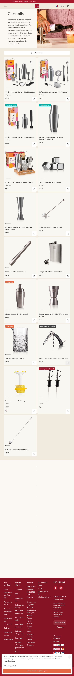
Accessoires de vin (8, 603)
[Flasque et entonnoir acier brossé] (53, 253)
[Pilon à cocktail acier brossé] (20, 253)
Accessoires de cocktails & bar (8, 611)
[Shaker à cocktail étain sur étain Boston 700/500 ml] (53, 118)
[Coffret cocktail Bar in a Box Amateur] (53, 73)
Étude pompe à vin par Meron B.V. (8, 594)
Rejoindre (60, 627)
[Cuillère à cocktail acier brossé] (53, 208)
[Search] (61, 6)
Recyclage (18, 638)
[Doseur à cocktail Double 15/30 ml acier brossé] (53, 295)
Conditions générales (19, 626)
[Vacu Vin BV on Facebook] (55, 588)
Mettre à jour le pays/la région (37, 671)
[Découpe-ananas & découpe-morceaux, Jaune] (6, 410)
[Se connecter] (64, 5)
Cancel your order (19, 619)
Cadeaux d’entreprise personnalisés (19, 645)
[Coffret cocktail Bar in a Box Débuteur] (20, 118)
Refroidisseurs (8, 639)
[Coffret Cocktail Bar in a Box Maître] (20, 163)
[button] (5, 5)
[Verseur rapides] (53, 382)
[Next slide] (34, 73)
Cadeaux (7, 628)
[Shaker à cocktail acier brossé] (20, 295)
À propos (18, 590)
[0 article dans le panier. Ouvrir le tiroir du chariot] (68, 6)
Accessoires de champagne (8, 621)
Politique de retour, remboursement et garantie (20, 609)
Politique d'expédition (19, 633)
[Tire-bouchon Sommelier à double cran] (53, 340)
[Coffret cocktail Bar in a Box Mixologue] (20, 73)
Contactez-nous (19, 600)
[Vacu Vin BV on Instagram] (61, 588)
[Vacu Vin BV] (37, 6)
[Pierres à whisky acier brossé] (53, 163)
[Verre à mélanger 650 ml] (20, 340)
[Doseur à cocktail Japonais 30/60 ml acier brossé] (20, 208)
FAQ (16, 594)
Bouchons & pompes (8, 634)
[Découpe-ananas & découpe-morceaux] (20, 382)
